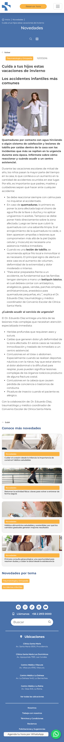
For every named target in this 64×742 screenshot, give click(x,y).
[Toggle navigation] (57, 6)
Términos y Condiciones (32, 718)
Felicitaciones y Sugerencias (32, 729)
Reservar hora (33, 6)
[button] (31, 39)
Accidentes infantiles (12, 587)
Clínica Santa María (32, 643)
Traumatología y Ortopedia (15, 581)
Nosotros (32, 708)
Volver (7, 52)
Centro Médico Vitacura (32, 665)
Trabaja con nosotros (32, 713)
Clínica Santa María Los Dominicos (32, 654)
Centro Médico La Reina (32, 686)
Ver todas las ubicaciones (32, 696)
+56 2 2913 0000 (42, 613)
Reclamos (32, 724)
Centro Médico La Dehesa (32, 675)
